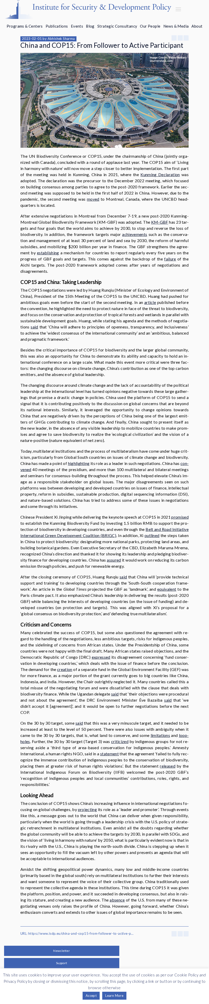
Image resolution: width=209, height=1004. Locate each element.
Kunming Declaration (160, 174)
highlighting (79, 463)
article (150, 302)
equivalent (166, 589)
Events (77, 26)
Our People (150, 26)
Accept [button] (91, 996)
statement (109, 753)
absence (117, 899)
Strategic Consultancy (117, 26)
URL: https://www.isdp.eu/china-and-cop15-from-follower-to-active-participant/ (77, 933)
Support (61, 963)
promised (180, 517)
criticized (119, 741)
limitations (160, 735)
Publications (57, 26)
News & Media (176, 26)
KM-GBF (159, 222)
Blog (90, 26)
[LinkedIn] (186, 38)
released (167, 765)
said (34, 326)
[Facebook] (174, 38)
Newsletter (61, 951)
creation (64, 669)
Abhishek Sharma (61, 39)
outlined (152, 535)
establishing (48, 252)
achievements (134, 234)
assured (114, 559)
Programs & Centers (25, 26)
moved (93, 199)
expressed (101, 657)
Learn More (114, 996)
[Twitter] (180, 38)
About (196, 26)
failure (170, 258)
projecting (87, 809)
